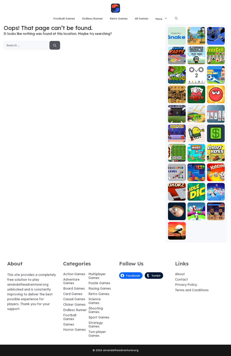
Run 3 (216, 42)
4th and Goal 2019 (176, 118)
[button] (176, 18)
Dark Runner (177, 235)
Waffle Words (177, 99)
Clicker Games (74, 304)
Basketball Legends (177, 138)
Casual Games (74, 299)
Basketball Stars (216, 216)
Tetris (196, 178)
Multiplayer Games (97, 276)
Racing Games (99, 288)
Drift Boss (216, 159)
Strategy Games (95, 325)
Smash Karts (177, 60)
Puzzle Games (99, 283)
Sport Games (98, 317)
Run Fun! (196, 217)
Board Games (74, 288)
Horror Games (74, 329)
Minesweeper (177, 177)
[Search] (54, 45)
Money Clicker (216, 138)
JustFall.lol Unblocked (216, 196)
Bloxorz (176, 198)
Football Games (64, 18)
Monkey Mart (196, 157)
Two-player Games (97, 334)
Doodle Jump (196, 138)
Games (68, 324)
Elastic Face (177, 216)
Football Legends (216, 79)
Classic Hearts (196, 99)
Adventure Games (71, 281)
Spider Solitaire (216, 118)
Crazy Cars (196, 118)
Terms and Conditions (192, 290)
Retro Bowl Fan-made (177, 157)
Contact (181, 279)
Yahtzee (216, 178)
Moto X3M (196, 42)
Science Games (94, 301)
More (159, 19)
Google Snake (177, 40)
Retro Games (119, 18)
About (180, 274)
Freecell (216, 61)
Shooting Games (95, 310)
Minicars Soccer (177, 79)
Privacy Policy (186, 285)
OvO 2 (196, 81)
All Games (141, 18)
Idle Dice (196, 198)
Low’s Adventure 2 (196, 58)
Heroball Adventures (215, 97)
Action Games (74, 274)
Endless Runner (92, 18)
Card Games (72, 294)
